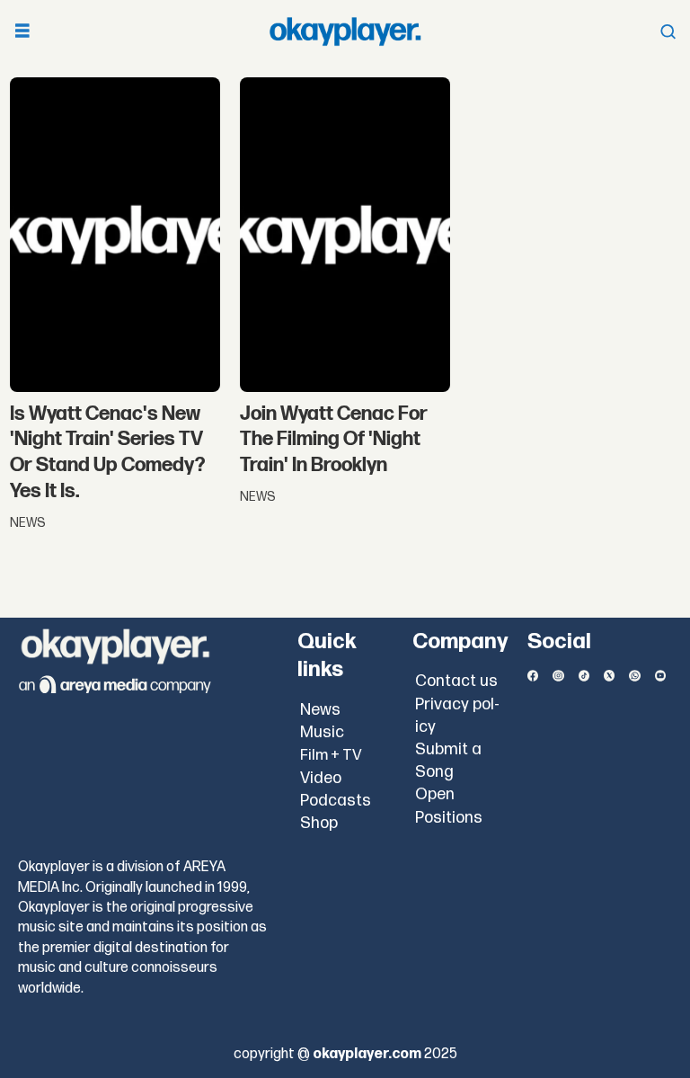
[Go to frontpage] (345, 31)
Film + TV (331, 755)
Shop (319, 823)
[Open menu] (22, 32)
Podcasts (335, 800)
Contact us (456, 681)
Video (320, 778)
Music (322, 732)
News (320, 709)
